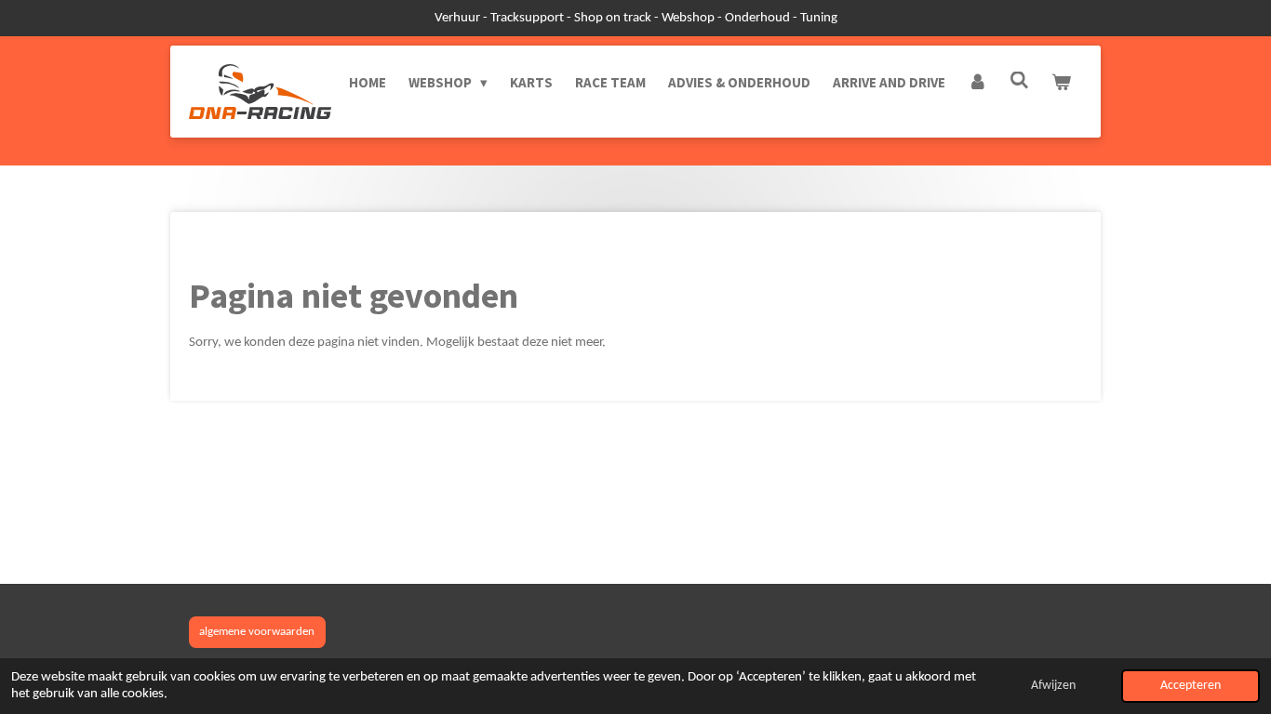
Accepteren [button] (1190, 686)
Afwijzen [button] (1053, 686)
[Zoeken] (1019, 80)
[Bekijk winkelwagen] (1061, 83)
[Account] (977, 83)
